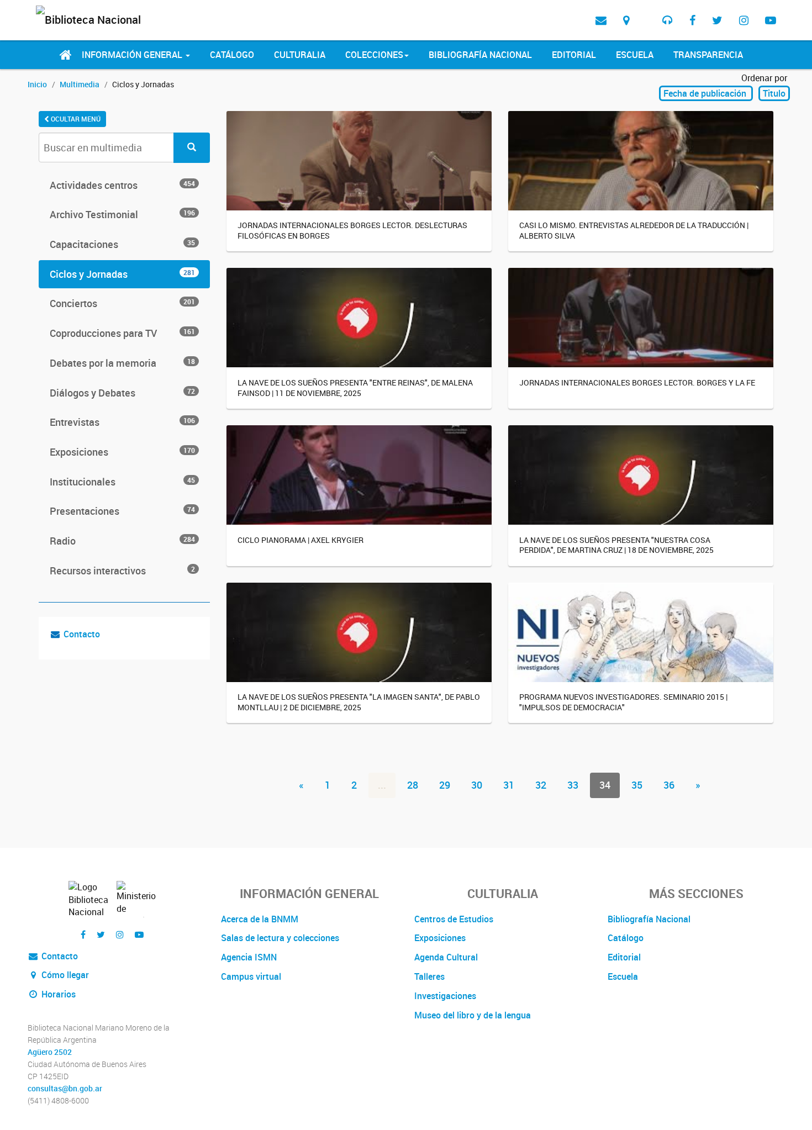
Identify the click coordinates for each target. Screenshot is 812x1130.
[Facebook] (692, 20)
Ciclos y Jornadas (122, 274)
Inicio (37, 84)
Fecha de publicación (705, 93)
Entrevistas (122, 422)
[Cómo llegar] (626, 20)
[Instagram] (744, 20)
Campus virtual (251, 976)
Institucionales (122, 481)
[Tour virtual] (645, 11)
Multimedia (79, 84)
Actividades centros (122, 185)
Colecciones (374, 55)
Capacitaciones (122, 244)
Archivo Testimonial (122, 214)
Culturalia (299, 55)
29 (444, 784)
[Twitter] (717, 20)
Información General (133, 55)
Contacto (82, 634)
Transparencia (708, 55)
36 (668, 784)
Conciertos (122, 303)
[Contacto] (601, 20)
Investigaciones (445, 996)
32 (540, 784)
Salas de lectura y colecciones (280, 938)
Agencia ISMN (249, 957)
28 (412, 784)
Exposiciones (122, 451)
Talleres (429, 976)
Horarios (57, 994)
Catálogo (232, 55)
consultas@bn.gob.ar (65, 1089)
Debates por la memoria (122, 362)
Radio (122, 540)
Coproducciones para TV (122, 333)
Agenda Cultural (446, 957)
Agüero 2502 (50, 1052)
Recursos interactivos (122, 570)
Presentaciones (122, 511)
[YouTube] (770, 20)
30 (476, 784)
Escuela (634, 55)
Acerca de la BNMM (259, 919)
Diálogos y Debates (122, 392)
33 (572, 784)
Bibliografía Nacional (480, 55)
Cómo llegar (64, 975)
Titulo (774, 93)
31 (508, 784)
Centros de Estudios (453, 919)
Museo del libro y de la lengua (472, 1015)
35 (636, 784)
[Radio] (667, 20)
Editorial (574, 55)
